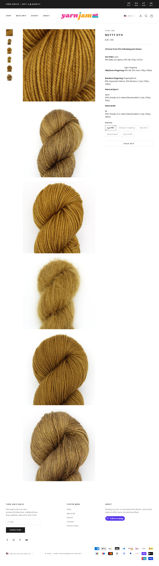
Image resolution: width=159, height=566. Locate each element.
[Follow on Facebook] (7, 540)
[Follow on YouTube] (26, 540)
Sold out (129, 143)
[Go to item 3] (9, 50)
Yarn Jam (110, 31)
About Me (71, 513)
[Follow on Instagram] (13, 540)
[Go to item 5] (9, 68)
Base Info (21, 16)
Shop (8, 16)
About (46, 16)
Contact (70, 521)
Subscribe (15, 530)
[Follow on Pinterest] (20, 540)
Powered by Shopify (72, 554)
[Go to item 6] (9, 77)
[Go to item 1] (9, 32)
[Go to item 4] (9, 59)
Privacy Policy (73, 526)
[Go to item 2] (9, 41)
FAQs (69, 509)
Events (34, 16)
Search (70, 517)
